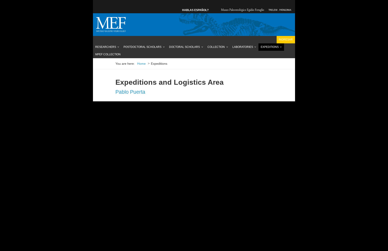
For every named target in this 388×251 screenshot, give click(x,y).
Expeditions (270, 47)
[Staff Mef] (111, 24)
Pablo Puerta (130, 92)
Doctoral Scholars (184, 47)
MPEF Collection (108, 54)
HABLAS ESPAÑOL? (195, 10)
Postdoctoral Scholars (142, 47)
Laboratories (242, 47)
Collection (216, 47)
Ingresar (286, 39)
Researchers (105, 47)
